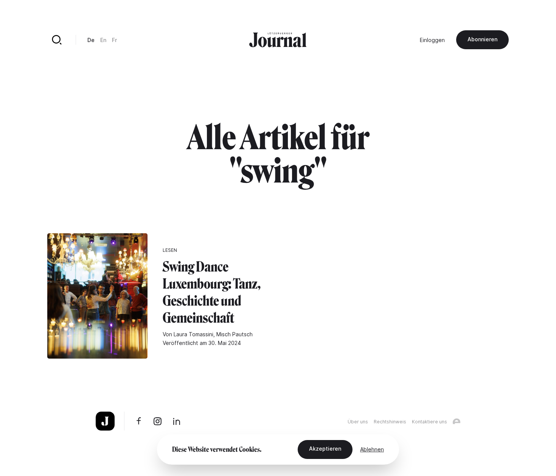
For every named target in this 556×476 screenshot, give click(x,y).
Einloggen (432, 40)
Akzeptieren (325, 448)
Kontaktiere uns (429, 421)
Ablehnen (372, 449)
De (91, 40)
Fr (114, 40)
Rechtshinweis (390, 421)
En (103, 40)
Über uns (358, 421)
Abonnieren (482, 39)
